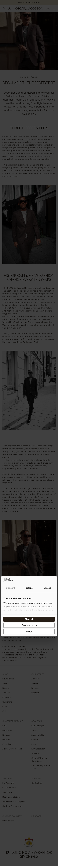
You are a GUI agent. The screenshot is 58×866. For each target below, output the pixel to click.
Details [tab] (29, 588)
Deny (29, 631)
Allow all (29, 619)
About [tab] (47, 588)
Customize (27, 625)
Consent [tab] (10, 588)
